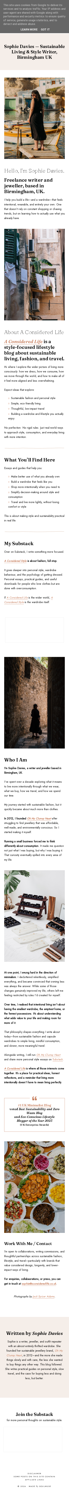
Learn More (29, 29)
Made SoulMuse (40, 1486)
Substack (58, 1059)
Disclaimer (34, 1473)
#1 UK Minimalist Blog (34, 1105)
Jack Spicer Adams (43, 1296)
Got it (45, 29)
